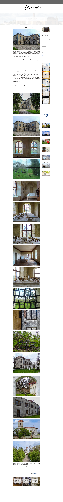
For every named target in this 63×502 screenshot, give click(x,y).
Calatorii (33, 473)
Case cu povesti (36, 473)
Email (42, 42)
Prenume (43, 44)
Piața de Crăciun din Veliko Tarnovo (31, 18)
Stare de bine (46, 116)
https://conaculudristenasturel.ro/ (18, 469)
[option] (31, 19)
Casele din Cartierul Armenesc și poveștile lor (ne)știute (46, 83)
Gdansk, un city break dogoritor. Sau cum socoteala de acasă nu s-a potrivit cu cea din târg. (46, 67)
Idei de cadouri (46, 112)
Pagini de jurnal (46, 115)
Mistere (46, 113)
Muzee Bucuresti (46, 114)
